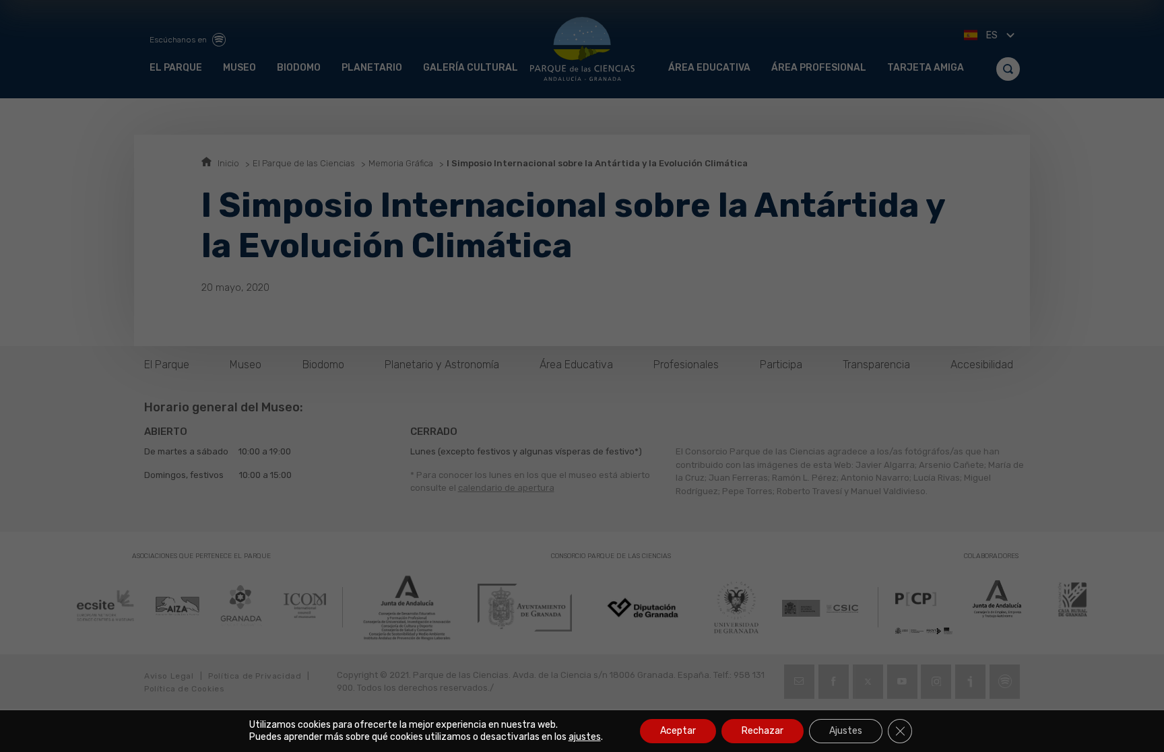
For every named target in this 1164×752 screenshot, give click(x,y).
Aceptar (678, 731)
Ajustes (845, 731)
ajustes (585, 737)
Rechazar (762, 731)
